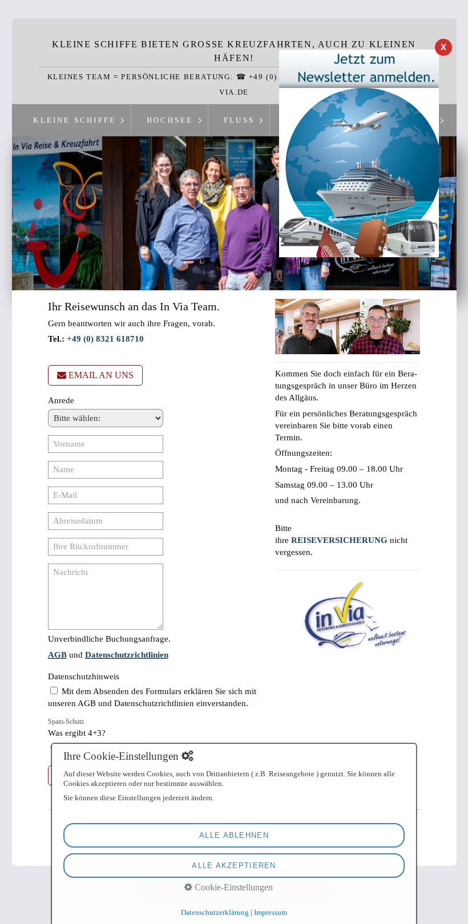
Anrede (61, 400)
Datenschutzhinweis (83, 676)
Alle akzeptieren (234, 865)
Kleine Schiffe (74, 120)
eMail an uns (101, 375)
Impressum (270, 912)
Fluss (239, 120)
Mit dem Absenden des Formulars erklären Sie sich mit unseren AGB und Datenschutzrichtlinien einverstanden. (152, 697)
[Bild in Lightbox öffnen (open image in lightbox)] (348, 326)
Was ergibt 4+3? (77, 727)
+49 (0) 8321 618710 (105, 338)
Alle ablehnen (234, 835)
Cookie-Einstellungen (232, 887)
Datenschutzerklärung (215, 912)
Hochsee (170, 120)
